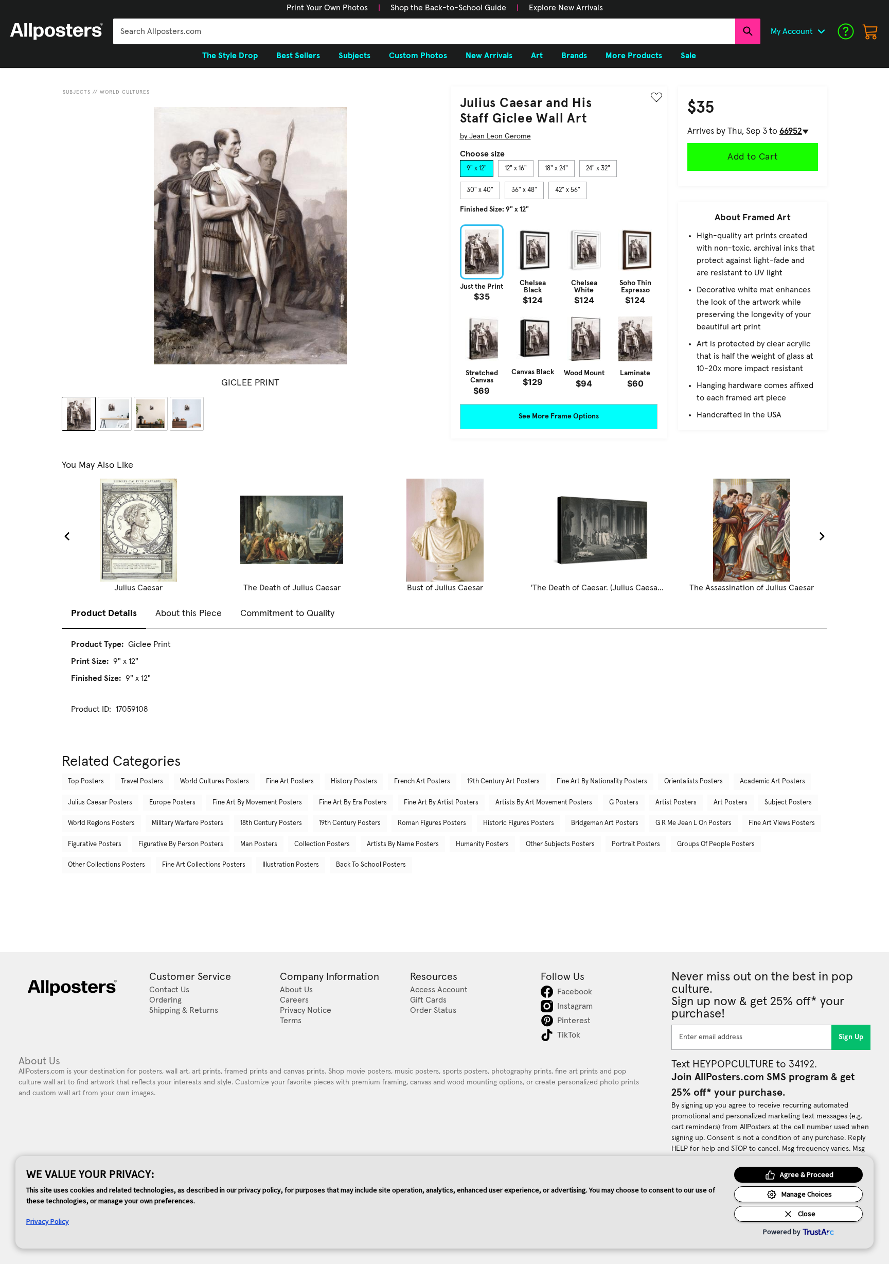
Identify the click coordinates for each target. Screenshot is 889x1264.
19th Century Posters (350, 823)
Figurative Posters (94, 844)
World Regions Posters (101, 823)
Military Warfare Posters (187, 823)
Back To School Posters (371, 865)
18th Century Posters (271, 823)
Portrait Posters (636, 844)
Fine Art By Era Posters (353, 802)
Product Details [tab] (104, 613)
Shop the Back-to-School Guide (448, 8)
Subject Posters (788, 802)
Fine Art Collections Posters (203, 865)
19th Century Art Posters (503, 781)
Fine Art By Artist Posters (441, 802)
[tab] (476, 169)
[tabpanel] (558, 309)
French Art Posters (422, 781)
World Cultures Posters (214, 781)
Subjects (77, 92)
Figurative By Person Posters (180, 844)
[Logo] (56, 31)
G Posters (623, 802)
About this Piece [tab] (188, 613)
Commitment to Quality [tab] (287, 613)
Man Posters (258, 844)
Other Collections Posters (106, 865)
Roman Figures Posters (432, 823)
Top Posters (86, 781)
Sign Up (851, 1037)
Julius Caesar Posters (100, 802)
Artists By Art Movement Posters (543, 802)
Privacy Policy (47, 1221)
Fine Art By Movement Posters (257, 802)
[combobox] (424, 31)
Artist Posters (676, 802)
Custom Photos (418, 55)
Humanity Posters (482, 844)
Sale (688, 55)
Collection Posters (322, 844)
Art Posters (731, 802)
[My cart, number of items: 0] (870, 31)
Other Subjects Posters (560, 844)
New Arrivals (489, 55)
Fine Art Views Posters (782, 823)
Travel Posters (142, 781)
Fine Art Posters (290, 781)
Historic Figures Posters (518, 823)
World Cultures (125, 92)
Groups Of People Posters (716, 844)
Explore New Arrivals (566, 8)
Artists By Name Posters (403, 844)
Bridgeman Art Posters (604, 823)
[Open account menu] (821, 31)
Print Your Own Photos (327, 8)
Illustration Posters (290, 865)
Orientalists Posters (693, 781)
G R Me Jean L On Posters (693, 823)
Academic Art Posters (772, 781)
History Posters (354, 781)
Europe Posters (172, 802)
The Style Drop (230, 55)
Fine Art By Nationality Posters (602, 781)
